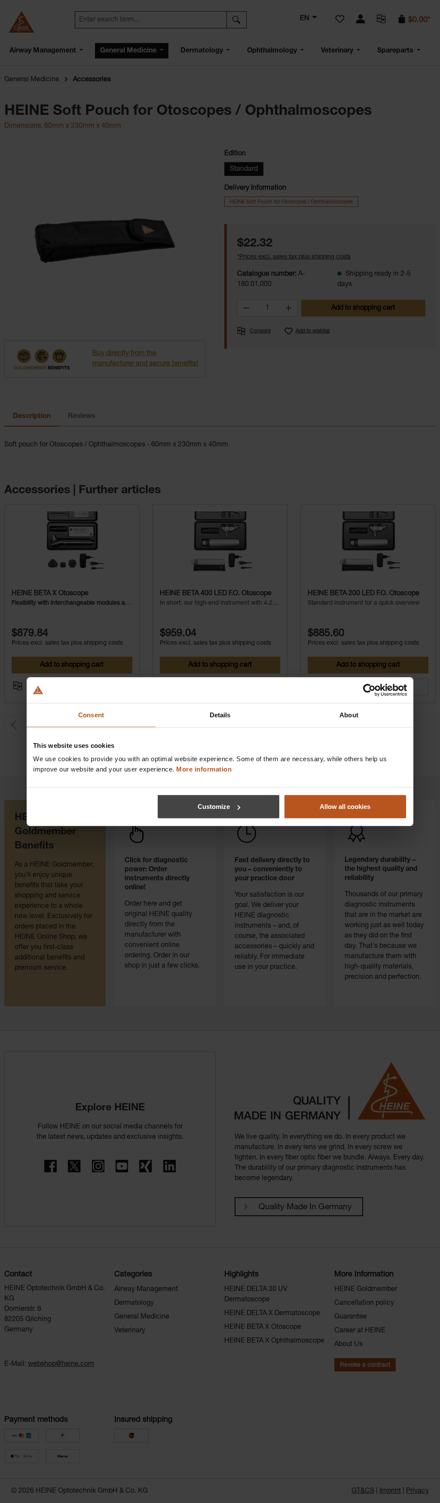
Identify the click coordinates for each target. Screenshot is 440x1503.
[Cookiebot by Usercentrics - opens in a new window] (369, 689)
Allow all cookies (345, 806)
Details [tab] (220, 714)
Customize (214, 806)
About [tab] (348, 714)
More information (204, 769)
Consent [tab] (91, 714)
